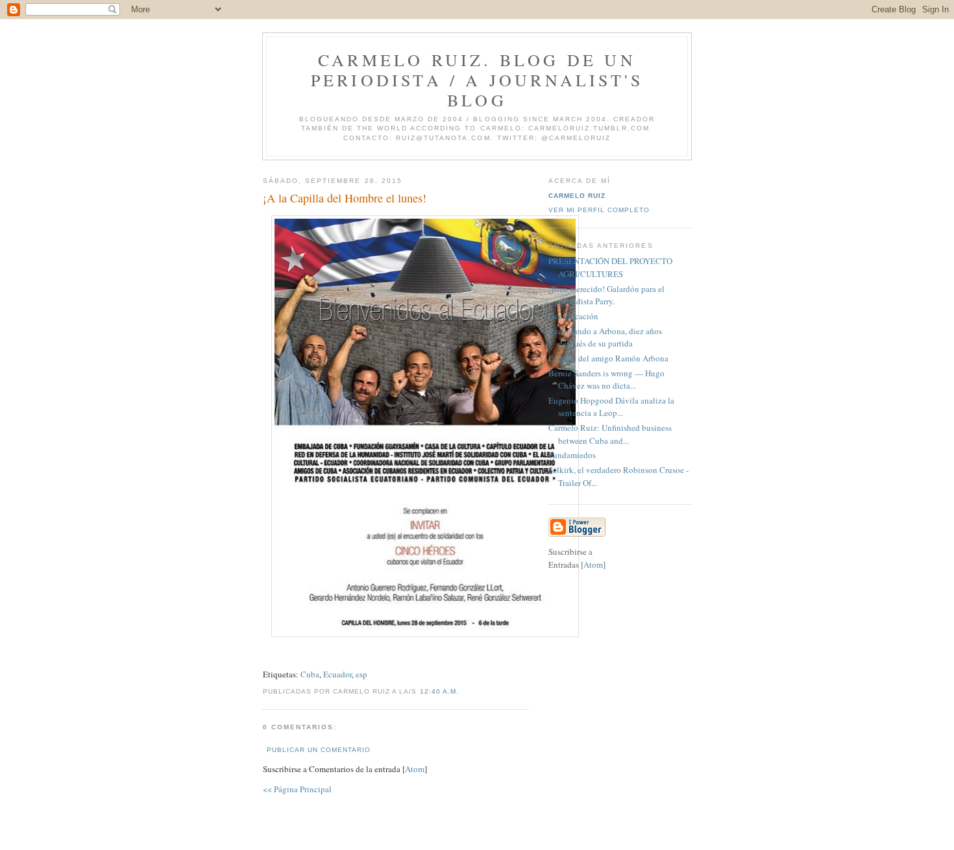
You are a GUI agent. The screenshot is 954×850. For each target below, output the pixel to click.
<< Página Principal (297, 789)
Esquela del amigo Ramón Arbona (608, 358)
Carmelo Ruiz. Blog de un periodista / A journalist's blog (477, 80)
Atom (414, 769)
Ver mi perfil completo (599, 209)
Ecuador (337, 674)
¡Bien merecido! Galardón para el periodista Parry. (606, 295)
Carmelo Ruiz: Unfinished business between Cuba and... (610, 434)
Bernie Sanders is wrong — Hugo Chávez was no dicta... (606, 379)
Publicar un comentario (319, 749)
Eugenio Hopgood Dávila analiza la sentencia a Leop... (611, 407)
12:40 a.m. (439, 691)
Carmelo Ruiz (576, 195)
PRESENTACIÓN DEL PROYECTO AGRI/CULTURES (610, 267)
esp (361, 674)
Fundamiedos (572, 455)
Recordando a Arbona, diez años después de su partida (605, 337)
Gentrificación (573, 316)
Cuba (309, 674)
